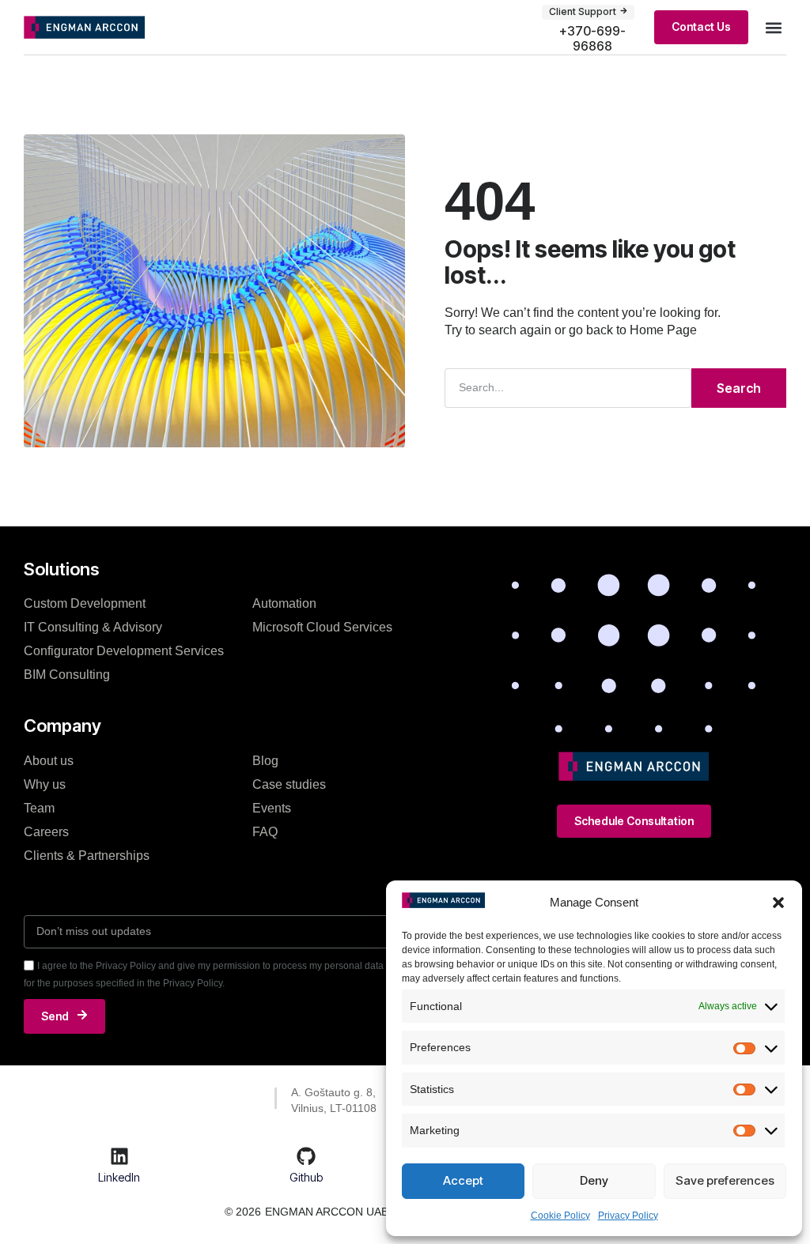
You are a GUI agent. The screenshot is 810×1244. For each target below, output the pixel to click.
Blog (265, 760)
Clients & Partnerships (87, 855)
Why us (45, 784)
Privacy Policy (628, 1215)
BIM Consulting (67, 674)
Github (306, 1177)
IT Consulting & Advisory (93, 627)
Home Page (663, 330)
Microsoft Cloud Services (322, 627)
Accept (463, 1180)
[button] (778, 902)
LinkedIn (119, 1177)
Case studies (289, 784)
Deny (594, 1180)
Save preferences (725, 1180)
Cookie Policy (560, 1215)
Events (271, 808)
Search (739, 388)
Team (39, 808)
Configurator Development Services (124, 651)
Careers (46, 832)
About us (49, 760)
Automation (284, 603)
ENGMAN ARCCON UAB (326, 1211)
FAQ (265, 832)
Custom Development (85, 603)
